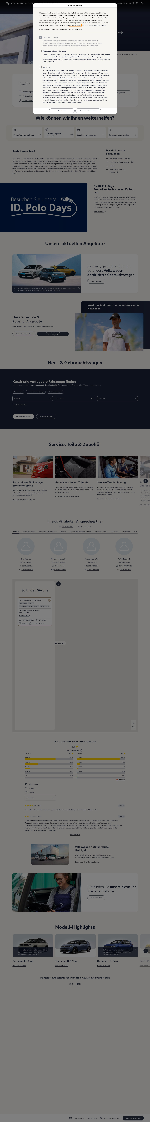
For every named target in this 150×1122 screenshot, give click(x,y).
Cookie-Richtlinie (75, 25)
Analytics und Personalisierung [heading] (54, 51)
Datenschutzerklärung (98, 25)
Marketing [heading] (46, 67)
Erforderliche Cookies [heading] (51, 37)
